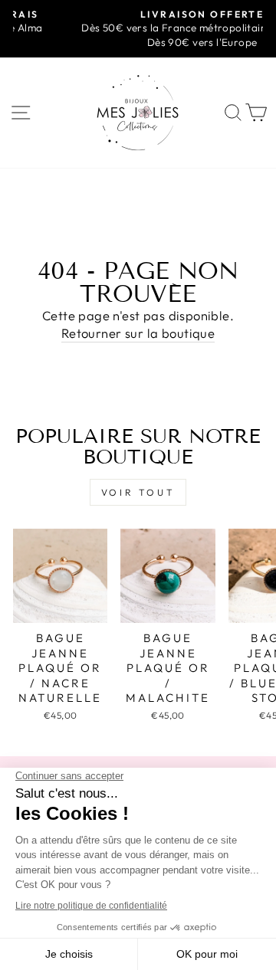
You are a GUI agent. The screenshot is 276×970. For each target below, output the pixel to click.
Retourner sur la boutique (138, 333)
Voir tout (138, 492)
